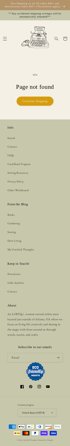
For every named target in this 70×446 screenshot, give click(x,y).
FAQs (10, 155)
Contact (12, 146)
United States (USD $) (33, 412)
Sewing (11, 232)
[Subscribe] (58, 357)
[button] (5, 38)
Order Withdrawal (18, 190)
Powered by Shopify (45, 440)
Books (11, 214)
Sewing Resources (17, 172)
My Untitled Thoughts (20, 249)
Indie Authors (15, 282)
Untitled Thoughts (30, 440)
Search (11, 138)
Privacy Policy (15, 181)
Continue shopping (35, 101)
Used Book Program (19, 164)
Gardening (13, 223)
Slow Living (14, 240)
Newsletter (14, 274)
